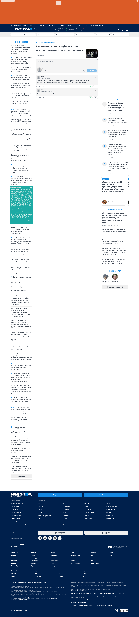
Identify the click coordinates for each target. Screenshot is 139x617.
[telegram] (40, 538)
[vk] (45, 538)
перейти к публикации (47, 42)
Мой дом (66, 516)
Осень (86, 507)
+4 (90, 97)
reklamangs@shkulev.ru (77, 584)
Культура (66, 510)
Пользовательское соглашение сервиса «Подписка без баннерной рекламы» (91, 605)
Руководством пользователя (78, 590)
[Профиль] (127, 29)
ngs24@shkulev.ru (32, 597)
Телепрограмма (52, 25)
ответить (41, 86)
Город (40, 513)
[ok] (50, 538)
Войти (44, 70)
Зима (64, 504)
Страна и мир (110, 510)
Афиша (62, 25)
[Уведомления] (122, 29)
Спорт (108, 504)
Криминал (66, 507)
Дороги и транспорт (44, 516)
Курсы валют (78, 25)
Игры (101, 25)
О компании (15, 510)
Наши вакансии (16, 516)
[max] (55, 538)
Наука (65, 519)
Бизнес (40, 507)
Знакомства (27, 25)
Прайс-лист (15, 507)
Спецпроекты (110, 519)
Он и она (87, 504)
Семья (86, 525)
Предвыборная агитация (19, 522)
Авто (39, 504)
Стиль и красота (111, 507)
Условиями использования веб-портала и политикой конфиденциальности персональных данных (97, 593)
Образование (67, 525)
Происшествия (89, 513)
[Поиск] (118, 29)
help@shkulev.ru (23, 599)
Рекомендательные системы (78, 602)
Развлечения (88, 519)
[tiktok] (60, 538)
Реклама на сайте (17, 504)
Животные (41, 522)
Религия (87, 522)
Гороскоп (69, 25)
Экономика (109, 516)
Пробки (70, 29)
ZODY (86, 25)
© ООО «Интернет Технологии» (19, 610)
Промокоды (94, 25)
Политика (87, 510)
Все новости (21, 42)
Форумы (42, 25)
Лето (64, 513)
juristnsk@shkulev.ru (54, 598)
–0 (95, 86)
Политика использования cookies (80, 600)
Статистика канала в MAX (19, 525)
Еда (39, 519)
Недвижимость (16, 25)
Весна (40, 510)
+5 (90, 86)
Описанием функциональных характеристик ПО (83, 592)
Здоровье (41, 525)
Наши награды (16, 513)
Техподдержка (15, 519)
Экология (109, 513)
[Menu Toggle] (12, 29)
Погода (35, 25)
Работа (86, 516)
